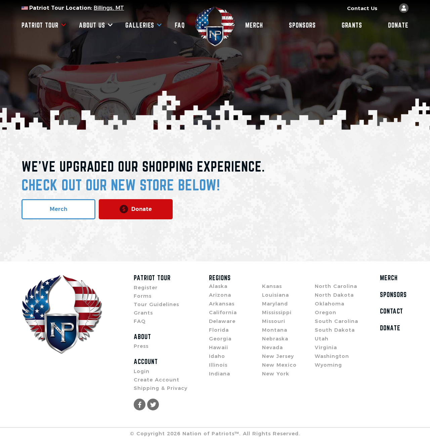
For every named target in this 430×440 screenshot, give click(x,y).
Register (146, 287)
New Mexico (279, 364)
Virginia (326, 347)
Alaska (218, 286)
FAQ (180, 25)
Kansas (272, 286)
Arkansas (221, 303)
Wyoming (328, 364)
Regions (220, 278)
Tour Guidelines (156, 304)
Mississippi (277, 312)
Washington (332, 356)
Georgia (220, 338)
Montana (274, 329)
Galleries (139, 25)
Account (146, 361)
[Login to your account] (403, 8)
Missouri (273, 321)
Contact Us (362, 8)
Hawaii (218, 347)
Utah (322, 338)
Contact (391, 311)
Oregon (325, 312)
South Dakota (335, 329)
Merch (254, 25)
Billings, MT (109, 8)
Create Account (156, 379)
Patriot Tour (40, 25)
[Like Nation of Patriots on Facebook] (139, 404)
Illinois (218, 364)
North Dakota (334, 294)
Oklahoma (329, 303)
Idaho (217, 356)
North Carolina (336, 286)
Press (141, 346)
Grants (352, 25)
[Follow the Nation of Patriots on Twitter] (153, 404)
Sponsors (302, 25)
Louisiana (275, 294)
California (223, 312)
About (142, 336)
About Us (92, 25)
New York (275, 373)
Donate (398, 25)
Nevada (272, 347)
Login (141, 371)
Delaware (222, 321)
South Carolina (336, 321)
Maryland (275, 303)
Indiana (219, 373)
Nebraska (275, 338)
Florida (219, 329)
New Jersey (278, 356)
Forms (143, 295)
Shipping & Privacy (160, 388)
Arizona (220, 294)
